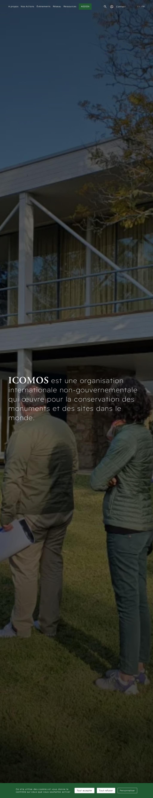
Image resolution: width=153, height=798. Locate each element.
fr (143, 6)
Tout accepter (84, 790)
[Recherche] (105, 6)
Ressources (70, 6)
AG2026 (85, 6)
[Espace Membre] (112, 6)
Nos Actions (27, 6)
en (138, 6)
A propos (13, 6)
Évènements (44, 6)
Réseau (57, 6)
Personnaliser (127, 790)
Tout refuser (106, 790)
